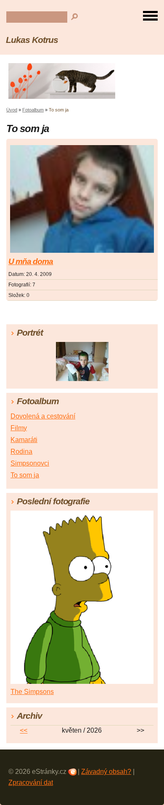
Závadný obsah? (106, 771)
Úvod (11, 109)
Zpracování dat (30, 782)
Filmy (19, 428)
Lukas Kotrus (32, 40)
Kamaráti (24, 439)
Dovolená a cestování (43, 416)
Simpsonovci (30, 463)
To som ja (25, 475)
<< (23, 730)
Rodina (21, 451)
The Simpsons (32, 691)
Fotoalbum (33, 109)
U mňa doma (30, 261)
